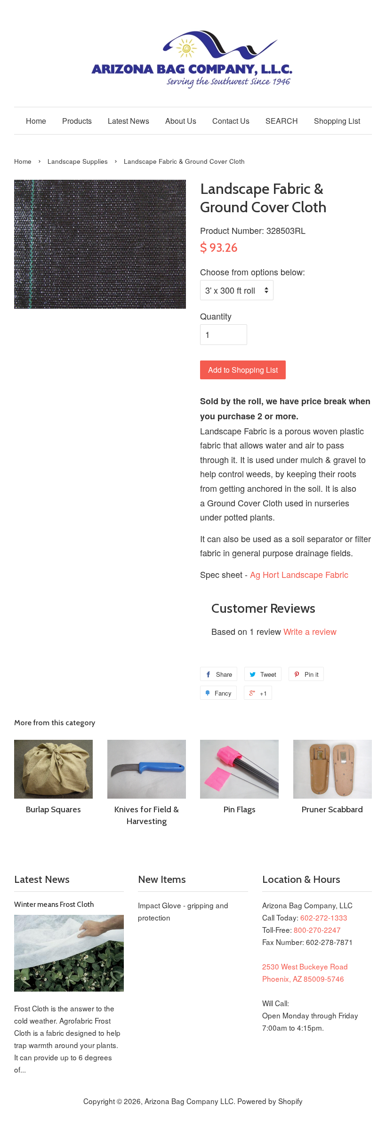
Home (36, 120)
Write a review (310, 631)
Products (77, 120)
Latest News (128, 120)
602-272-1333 (323, 917)
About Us (180, 120)
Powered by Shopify (270, 1101)
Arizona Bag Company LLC (189, 1101)
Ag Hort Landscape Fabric (299, 574)
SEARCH (281, 120)
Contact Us (230, 120)
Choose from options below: (252, 271)
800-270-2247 (317, 929)
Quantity (216, 316)
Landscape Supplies (78, 161)
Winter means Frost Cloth (54, 904)
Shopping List (337, 120)
